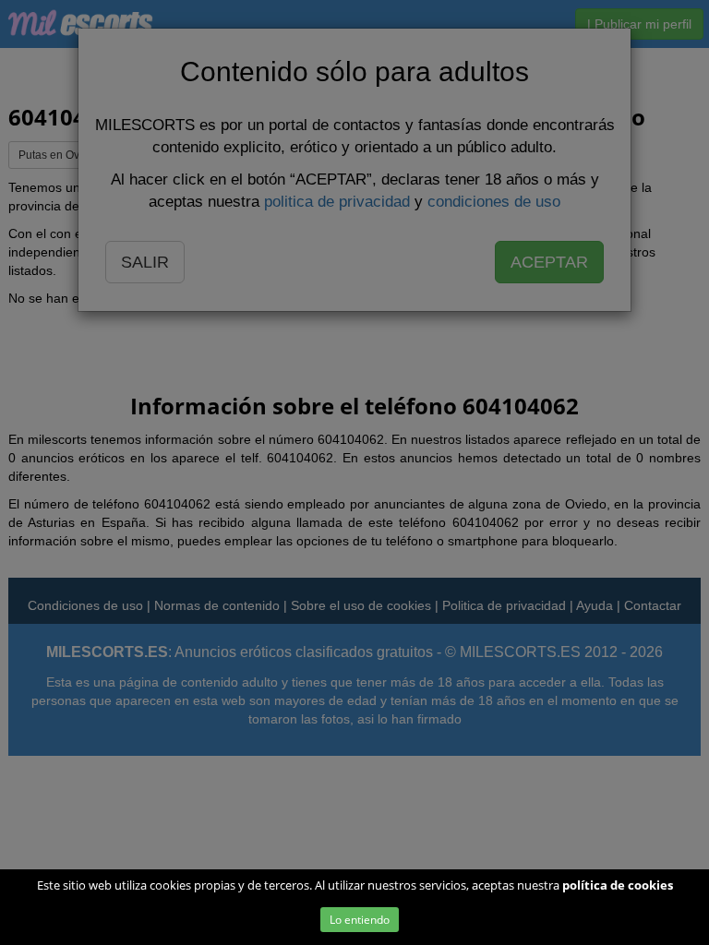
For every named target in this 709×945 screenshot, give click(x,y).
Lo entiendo (360, 919)
